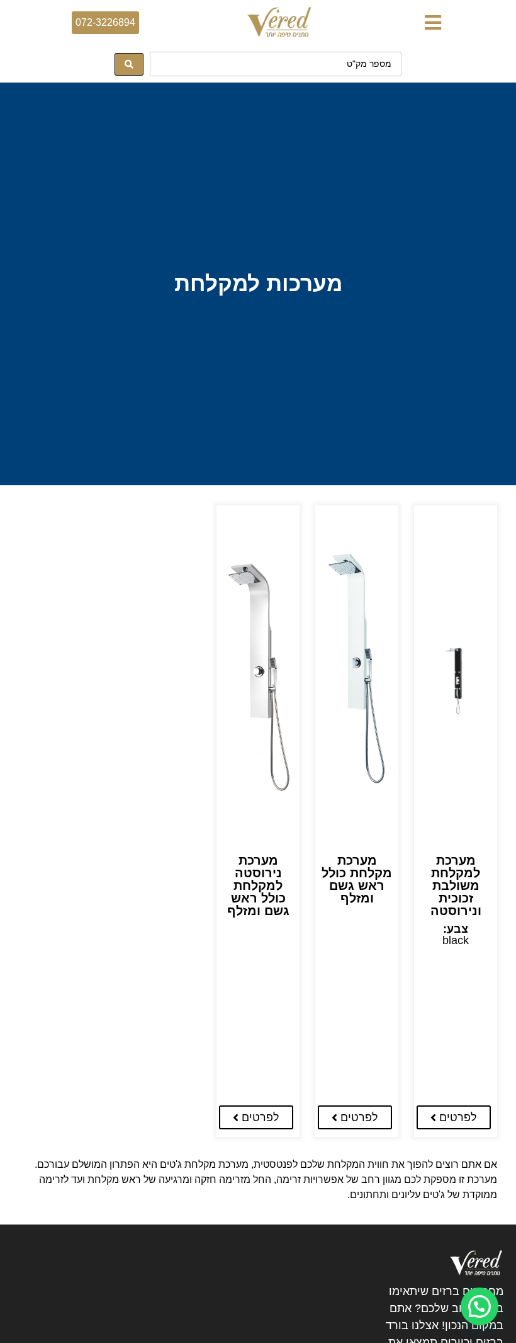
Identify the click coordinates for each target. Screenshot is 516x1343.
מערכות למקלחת (258, 283)
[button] (432, 22)
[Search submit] (129, 64)
